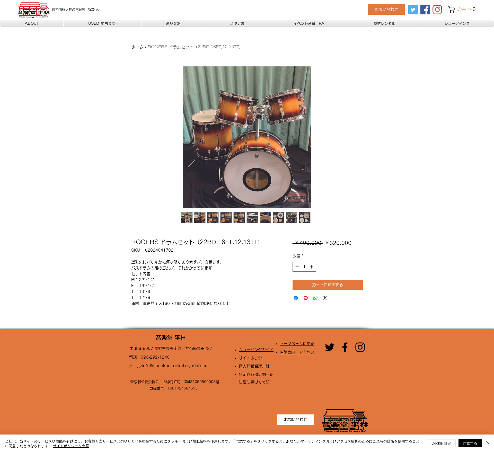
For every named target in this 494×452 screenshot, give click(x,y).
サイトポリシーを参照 (71, 445)
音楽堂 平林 (171, 337)
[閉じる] (488, 443)
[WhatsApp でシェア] (315, 298)
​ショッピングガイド (256, 350)
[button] (463, 9)
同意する (470, 443)
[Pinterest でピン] (306, 298)
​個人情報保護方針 (254, 366)
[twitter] (413, 9)
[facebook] (425, 9)
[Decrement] (296, 266)
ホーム (137, 47)
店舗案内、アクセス (297, 352)
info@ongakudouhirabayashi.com (175, 366)
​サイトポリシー (252, 358)
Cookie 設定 (441, 443)
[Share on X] (325, 298)
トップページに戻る (297, 343)
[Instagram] (437, 9)
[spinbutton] (304, 266)
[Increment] (311, 266)
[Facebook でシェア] (296, 298)
